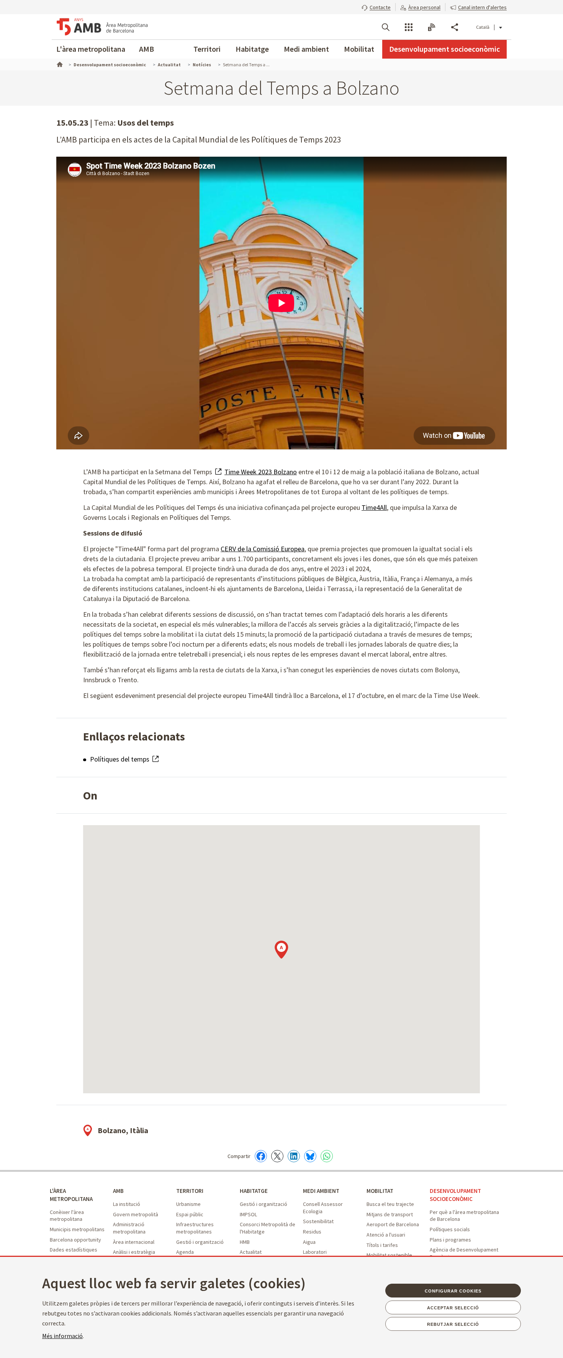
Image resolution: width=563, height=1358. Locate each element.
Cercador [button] (385, 27)
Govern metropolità (135, 1214)
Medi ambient (306, 49)
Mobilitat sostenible (389, 1255)
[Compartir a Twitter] (277, 1156)
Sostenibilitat (318, 1221)
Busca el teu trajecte (390, 1204)
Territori (207, 49)
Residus (312, 1231)
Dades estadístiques (73, 1249)
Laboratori (315, 1251)
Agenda (185, 1251)
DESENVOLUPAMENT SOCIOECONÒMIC (455, 1194)
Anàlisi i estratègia (134, 1251)
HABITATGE (254, 1190)
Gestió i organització (200, 1241)
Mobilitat (359, 49)
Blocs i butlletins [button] (431, 27)
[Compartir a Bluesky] (310, 1156)
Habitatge (252, 49)
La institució (126, 1204)
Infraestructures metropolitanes (195, 1228)
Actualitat (251, 1251)
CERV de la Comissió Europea (262, 548)
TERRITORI (189, 1190)
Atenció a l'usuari (386, 1234)
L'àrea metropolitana (90, 49)
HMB (245, 1241)
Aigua (309, 1241)
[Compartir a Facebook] (261, 1156)
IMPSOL (248, 1214)
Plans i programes (450, 1239)
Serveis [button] (408, 27)
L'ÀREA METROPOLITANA (71, 1194)
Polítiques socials (450, 1229)
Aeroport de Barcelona (393, 1224)
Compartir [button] (454, 27)
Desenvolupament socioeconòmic (444, 49)
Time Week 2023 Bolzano (260, 471)
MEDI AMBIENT (321, 1190)
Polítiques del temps (120, 759)
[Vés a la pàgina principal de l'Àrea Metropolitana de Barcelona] (102, 26)
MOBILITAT (380, 1190)
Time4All (374, 507)
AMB (146, 49)
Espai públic (189, 1214)
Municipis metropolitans (77, 1229)
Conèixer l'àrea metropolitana (67, 1216)
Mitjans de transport (390, 1214)
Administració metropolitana (129, 1228)
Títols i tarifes (382, 1245)
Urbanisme (188, 1204)
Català (482, 27)
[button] (376, 6)
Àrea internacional (133, 1241)
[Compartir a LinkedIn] (294, 1156)
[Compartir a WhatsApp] (327, 1156)
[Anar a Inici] (59, 63)
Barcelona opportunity (75, 1239)
